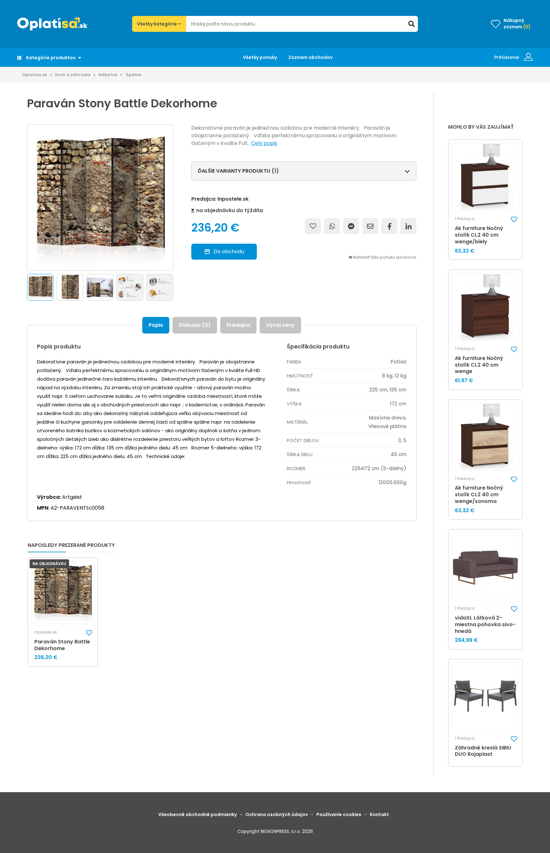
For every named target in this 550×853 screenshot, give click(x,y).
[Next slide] (175, 288)
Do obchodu (229, 251)
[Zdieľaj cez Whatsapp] (332, 226)
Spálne (133, 75)
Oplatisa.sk (34, 75)
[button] (40, 287)
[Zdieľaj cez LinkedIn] (408, 226)
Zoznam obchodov (310, 57)
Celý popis (264, 143)
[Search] (411, 24)
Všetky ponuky (260, 57)
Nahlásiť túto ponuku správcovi (384, 257)
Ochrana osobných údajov (276, 814)
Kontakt (379, 814)
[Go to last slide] (25, 288)
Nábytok (107, 75)
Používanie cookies (338, 814)
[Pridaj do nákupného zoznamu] (313, 226)
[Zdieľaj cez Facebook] (389, 226)
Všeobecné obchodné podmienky (197, 814)
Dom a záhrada (72, 75)
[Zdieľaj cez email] (370, 226)
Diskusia (195, 325)
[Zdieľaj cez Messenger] (351, 226)
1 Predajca (465, 219)
